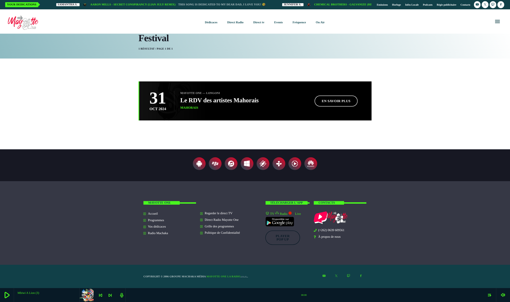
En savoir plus (336, 101)
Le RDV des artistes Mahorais (219, 100)
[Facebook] (500, 4)
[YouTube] (477, 4)
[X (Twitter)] (485, 4)
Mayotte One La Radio (223, 276)
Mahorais (189, 107)
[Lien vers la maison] (22, 21)
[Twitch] (493, 4)
